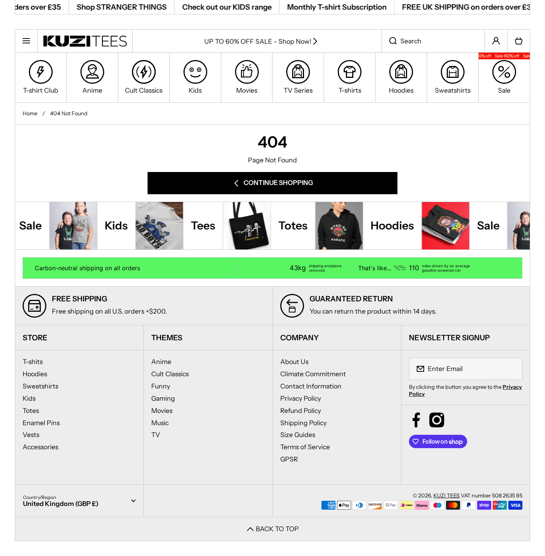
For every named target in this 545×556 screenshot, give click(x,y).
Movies (161, 410)
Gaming (163, 398)
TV (155, 434)
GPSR (289, 459)
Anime (161, 361)
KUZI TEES (446, 495)
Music (160, 423)
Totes (31, 410)
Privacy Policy (300, 398)
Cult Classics (170, 374)
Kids (29, 398)
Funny (160, 386)
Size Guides (297, 434)
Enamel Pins (41, 423)
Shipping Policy (303, 423)
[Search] (389, 40)
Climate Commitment (313, 374)
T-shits (33, 361)
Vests (31, 434)
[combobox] (433, 40)
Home (30, 113)
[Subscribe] (512, 369)
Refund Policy (300, 410)
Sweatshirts (40, 386)
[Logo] (85, 41)
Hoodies (35, 374)
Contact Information (310, 386)
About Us (294, 361)
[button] (519, 41)
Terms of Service (305, 447)
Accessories (40, 447)
